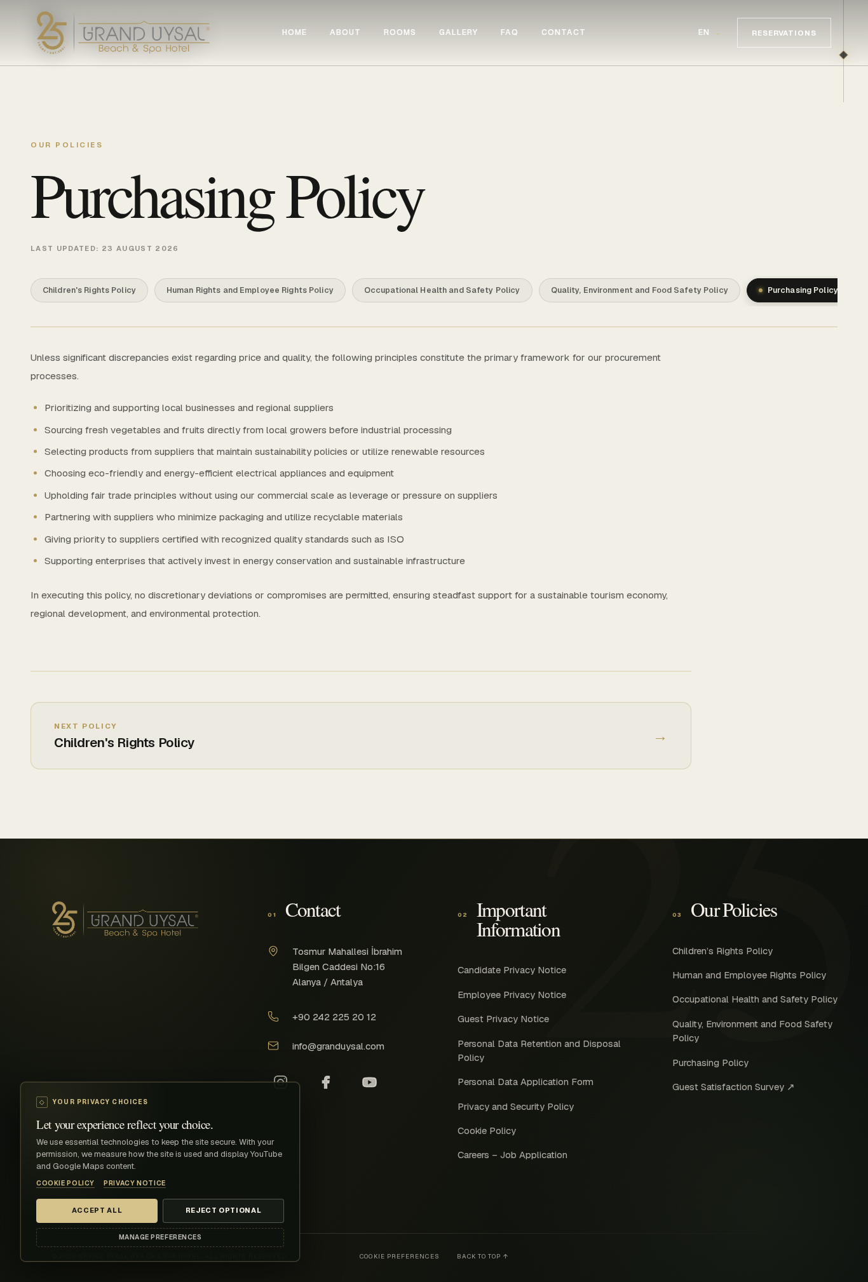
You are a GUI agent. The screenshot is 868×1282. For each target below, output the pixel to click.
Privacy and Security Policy (516, 1106)
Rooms (400, 32)
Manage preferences (160, 1237)
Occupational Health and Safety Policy (754, 999)
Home (294, 32)
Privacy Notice (135, 1183)
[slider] (844, 641)
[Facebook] (324, 1082)
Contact (563, 32)
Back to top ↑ (482, 1256)
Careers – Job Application (512, 1155)
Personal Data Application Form (525, 1082)
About (345, 32)
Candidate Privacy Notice (512, 970)
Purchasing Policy (710, 1062)
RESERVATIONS (784, 32)
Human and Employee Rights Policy (749, 975)
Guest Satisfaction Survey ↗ (733, 1087)
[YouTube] (369, 1082)
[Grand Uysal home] (123, 32)
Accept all (97, 1210)
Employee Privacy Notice (512, 994)
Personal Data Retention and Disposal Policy (539, 1050)
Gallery (458, 32)
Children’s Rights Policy (722, 951)
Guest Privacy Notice (503, 1019)
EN (710, 32)
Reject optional (224, 1210)
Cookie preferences (399, 1256)
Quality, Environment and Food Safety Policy (752, 1031)
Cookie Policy (487, 1130)
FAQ (510, 32)
